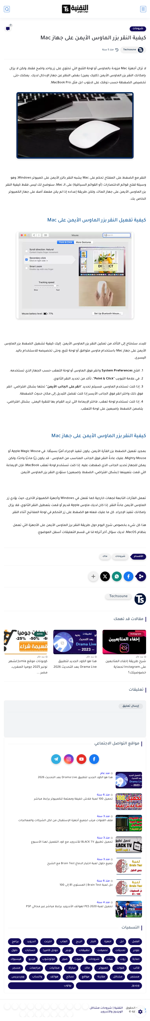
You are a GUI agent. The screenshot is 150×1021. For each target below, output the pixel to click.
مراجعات (34, 968)
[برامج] (70, 1014)
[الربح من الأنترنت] (62, 1014)
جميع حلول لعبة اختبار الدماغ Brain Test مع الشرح (80, 863)
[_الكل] (7, 1006)
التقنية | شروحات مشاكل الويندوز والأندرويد (106, 1010)
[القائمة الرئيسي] (143, 9)
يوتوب (67, 985)
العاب (63, 941)
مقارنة (101, 976)
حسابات (30, 950)
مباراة (72, 968)
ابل (122, 941)
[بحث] (7, 9)
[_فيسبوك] (38, 1006)
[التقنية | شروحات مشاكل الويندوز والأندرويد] (75, 9)
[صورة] (129, 780)
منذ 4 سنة (103, 902)
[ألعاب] (54, 1006)
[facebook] (94, 759)
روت (122, 959)
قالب (136, 968)
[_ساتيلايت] (31, 1014)
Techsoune (129, 50)
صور (64, 959)
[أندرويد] (70, 1006)
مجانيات (54, 968)
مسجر (16, 968)
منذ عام (105, 773)
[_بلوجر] (38, 1014)
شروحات (138, 28)
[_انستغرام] (15, 1006)
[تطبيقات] (46, 1006)
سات (109, 959)
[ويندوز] (62, 1006)
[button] (128, 576)
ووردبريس (18, 976)
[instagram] (69, 759)
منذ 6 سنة (103, 795)
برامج (15, 941)
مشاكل (117, 976)
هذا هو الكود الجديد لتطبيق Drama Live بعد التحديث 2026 (75, 664)
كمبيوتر (103, 968)
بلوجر (136, 950)
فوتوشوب (48, 959)
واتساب (37, 976)
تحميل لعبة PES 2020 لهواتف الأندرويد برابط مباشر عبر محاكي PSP (69, 906)
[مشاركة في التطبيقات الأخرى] (93, 576)
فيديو (32, 959)
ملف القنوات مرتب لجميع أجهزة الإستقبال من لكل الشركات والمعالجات (65, 820)
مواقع (85, 976)
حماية (135, 959)
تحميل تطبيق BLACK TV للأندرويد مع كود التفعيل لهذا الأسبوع (72, 842)
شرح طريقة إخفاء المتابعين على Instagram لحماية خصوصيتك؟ (125, 667)
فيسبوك (16, 959)
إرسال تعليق (130, 706)
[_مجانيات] (23, 1014)
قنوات (120, 968)
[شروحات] (85, 1006)
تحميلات (102, 950)
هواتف (54, 976)
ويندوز (135, 985)
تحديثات (120, 950)
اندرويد (31, 941)
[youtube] (81, 759)
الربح (79, 941)
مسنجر (134, 976)
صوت (77, 959)
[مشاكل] (77, 1006)
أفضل (135, 941)
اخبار (93, 941)
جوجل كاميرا (50, 950)
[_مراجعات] (46, 1014)
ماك (105, 556)
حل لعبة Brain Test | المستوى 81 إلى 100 (86, 885)
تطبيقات (84, 950)
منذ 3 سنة (103, 816)
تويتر (68, 950)
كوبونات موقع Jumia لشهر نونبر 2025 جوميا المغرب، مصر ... (28, 667)
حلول (14, 950)
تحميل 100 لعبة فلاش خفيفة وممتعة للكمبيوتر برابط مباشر (73, 799)
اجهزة (107, 941)
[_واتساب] (31, 1006)
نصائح (70, 976)
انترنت (48, 941)
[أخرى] (54, 1014)
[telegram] (56, 759)
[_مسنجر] (23, 1006)
